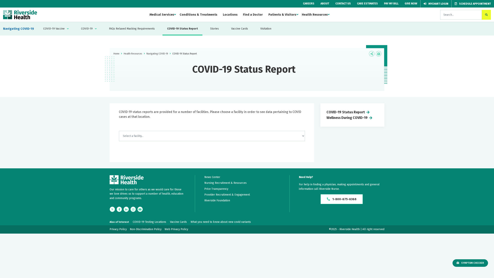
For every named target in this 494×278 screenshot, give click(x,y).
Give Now (411, 3)
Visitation (265, 28)
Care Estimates (367, 3)
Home (116, 53)
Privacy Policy (118, 229)
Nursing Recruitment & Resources (225, 183)
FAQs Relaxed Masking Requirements (132, 28)
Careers (308, 3)
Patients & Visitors (282, 14)
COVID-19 (87, 28)
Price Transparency (216, 189)
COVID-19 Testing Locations (149, 222)
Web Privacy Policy (176, 229)
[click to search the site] (486, 15)
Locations (230, 14)
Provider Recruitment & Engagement (227, 194)
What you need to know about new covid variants (221, 222)
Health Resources (315, 14)
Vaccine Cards (239, 28)
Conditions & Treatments (198, 14)
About (325, 3)
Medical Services (162, 14)
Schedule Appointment (474, 3)
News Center (212, 177)
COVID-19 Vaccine (54, 28)
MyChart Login (438, 3)
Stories (214, 28)
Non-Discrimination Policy (146, 229)
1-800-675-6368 (344, 199)
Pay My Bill (391, 3)
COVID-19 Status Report (182, 28)
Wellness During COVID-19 (347, 118)
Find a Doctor (253, 14)
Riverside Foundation (217, 200)
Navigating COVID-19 (18, 29)
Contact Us (343, 3)
